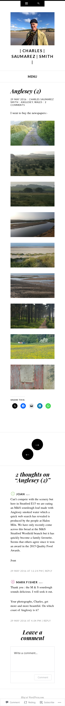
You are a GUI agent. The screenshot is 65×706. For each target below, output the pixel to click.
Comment (43, 677)
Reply (48, 571)
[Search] (38, 4)
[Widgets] (26, 4)
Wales (38, 102)
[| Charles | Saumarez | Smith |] (32, 30)
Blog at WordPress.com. (32, 697)
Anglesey (27, 102)
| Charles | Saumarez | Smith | (33, 56)
